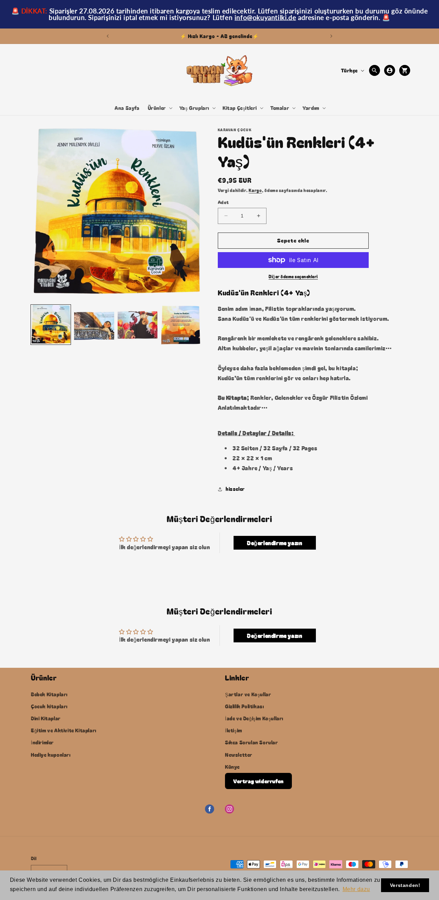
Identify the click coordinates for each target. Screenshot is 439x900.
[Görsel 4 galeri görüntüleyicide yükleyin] (181, 325)
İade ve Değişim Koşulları (254, 718)
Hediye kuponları (51, 754)
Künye (232, 766)
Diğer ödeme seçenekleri (293, 276)
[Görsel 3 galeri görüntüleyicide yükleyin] (137, 325)
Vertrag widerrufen (258, 780)
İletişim (233, 730)
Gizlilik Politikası (244, 705)
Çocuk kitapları (49, 705)
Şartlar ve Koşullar (248, 693)
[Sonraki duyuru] (331, 36)
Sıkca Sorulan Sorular (251, 742)
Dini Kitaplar (46, 718)
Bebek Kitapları (49, 693)
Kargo (255, 190)
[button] (159, 108)
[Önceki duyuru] (107, 36)
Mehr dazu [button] (356, 889)
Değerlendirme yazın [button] (274, 543)
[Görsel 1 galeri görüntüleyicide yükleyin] (51, 325)
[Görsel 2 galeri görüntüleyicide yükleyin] (94, 325)
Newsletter (238, 754)
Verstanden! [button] (405, 885)
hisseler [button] (235, 488)
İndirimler (42, 742)
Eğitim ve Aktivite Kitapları (63, 730)
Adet (223, 202)
